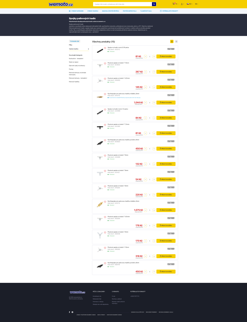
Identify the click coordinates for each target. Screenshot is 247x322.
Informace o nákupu (98, 301)
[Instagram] (72, 312)
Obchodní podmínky (151, 312)
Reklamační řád (97, 299)
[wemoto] (77, 292)
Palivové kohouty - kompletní (78, 78)
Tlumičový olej (146, 11)
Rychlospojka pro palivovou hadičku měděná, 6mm (123, 201)
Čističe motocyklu (129, 11)
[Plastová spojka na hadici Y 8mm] (100, 188)
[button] (177, 4)
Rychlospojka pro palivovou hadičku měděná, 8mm (123, 94)
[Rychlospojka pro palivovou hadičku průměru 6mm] (100, 143)
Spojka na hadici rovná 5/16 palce (118, 47)
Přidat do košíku (167, 56)
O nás (113, 296)
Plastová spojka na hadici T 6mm (118, 155)
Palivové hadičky (74, 82)
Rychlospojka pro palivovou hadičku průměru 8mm (123, 263)
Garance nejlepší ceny (137, 312)
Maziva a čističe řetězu (110, 11)
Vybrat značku (92, 11)
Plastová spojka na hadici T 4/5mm (119, 216)
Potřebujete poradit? (170, 11)
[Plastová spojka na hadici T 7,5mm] (100, 127)
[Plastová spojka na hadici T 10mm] (100, 65)
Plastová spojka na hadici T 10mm (118, 63)
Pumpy (71, 69)
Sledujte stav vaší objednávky (101, 304)
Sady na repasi (73, 62)
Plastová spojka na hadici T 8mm (118, 170)
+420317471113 (134, 296)
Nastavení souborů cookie (114, 314)
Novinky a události (117, 299)
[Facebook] (69, 312)
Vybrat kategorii (77, 11)
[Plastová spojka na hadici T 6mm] (100, 157)
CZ (190, 4)
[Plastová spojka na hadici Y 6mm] (100, 235)
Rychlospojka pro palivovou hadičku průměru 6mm (123, 140)
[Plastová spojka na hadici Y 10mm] (100, 250)
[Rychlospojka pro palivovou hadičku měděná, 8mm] (100, 97)
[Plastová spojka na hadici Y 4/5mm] (100, 80)
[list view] (171, 41)
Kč (196, 4)
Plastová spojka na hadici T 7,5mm (118, 124)
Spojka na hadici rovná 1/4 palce (118, 109)
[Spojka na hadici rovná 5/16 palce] (100, 51)
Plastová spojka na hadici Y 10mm (118, 247)
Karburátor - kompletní (76, 58)
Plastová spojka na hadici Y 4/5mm (119, 78)
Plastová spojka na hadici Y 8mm (118, 186)
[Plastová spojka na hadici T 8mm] (100, 174)
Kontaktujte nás (97, 296)
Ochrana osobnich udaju (166, 312)
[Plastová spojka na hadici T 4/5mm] (100, 219)
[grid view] (176, 41)
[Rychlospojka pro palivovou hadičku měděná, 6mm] (100, 204)
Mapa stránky (101, 314)
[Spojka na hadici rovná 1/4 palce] (100, 112)
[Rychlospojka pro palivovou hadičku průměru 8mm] (100, 266)
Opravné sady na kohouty (77, 65)
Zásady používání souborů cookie (86, 314)
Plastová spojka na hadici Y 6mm (118, 232)
